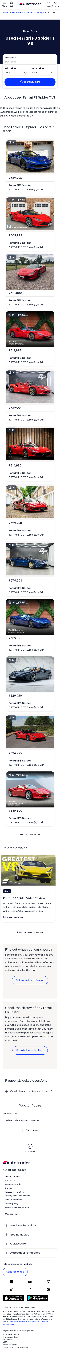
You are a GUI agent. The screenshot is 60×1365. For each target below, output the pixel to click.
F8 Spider (42, 13)
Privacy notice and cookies (17, 1196)
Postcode (10, 57)
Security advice (12, 1177)
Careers (8, 1188)
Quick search (18, 1243)
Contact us (10, 1180)
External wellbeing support (17, 1208)
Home (5, 13)
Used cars (17, 13)
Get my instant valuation (30, 980)
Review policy (11, 1204)
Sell (11, 6)
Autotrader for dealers (25, 1252)
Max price (37, 68)
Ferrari (30, 13)
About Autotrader (13, 1184)
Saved (48, 6)
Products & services (23, 1225)
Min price (10, 68)
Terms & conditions (13, 1200)
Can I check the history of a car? (31, 1091)
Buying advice (19, 1234)
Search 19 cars (32, 82)
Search (55, 6)
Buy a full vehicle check (30, 1050)
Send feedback (15, 1272)
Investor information (14, 1192)
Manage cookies (13, 1214)
